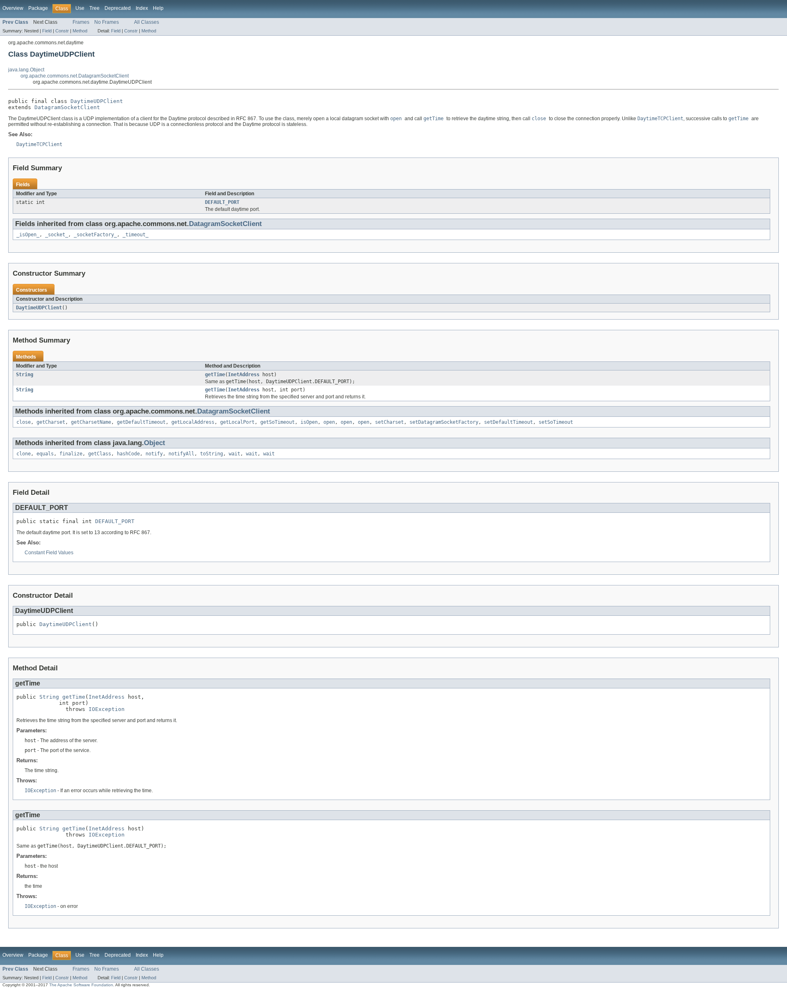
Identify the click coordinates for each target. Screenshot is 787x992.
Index (142, 8)
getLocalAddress (192, 422)
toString (211, 454)
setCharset (389, 422)
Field (47, 30)
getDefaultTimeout (141, 422)
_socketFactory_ (95, 235)
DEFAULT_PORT (222, 202)
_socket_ (56, 235)
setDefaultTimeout (508, 422)
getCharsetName (91, 422)
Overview (12, 8)
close (23, 422)
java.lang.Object (26, 70)
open (329, 422)
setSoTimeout (556, 422)
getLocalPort (237, 422)
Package (38, 8)
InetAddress (243, 374)
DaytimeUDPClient (97, 101)
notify (154, 454)
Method (80, 30)
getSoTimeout (277, 422)
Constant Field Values (49, 552)
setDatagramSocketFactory (443, 422)
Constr (62, 30)
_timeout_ (135, 235)
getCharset (50, 422)
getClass (99, 454)
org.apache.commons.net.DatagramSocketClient (74, 76)
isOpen (309, 422)
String (24, 374)
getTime (215, 374)
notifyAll (181, 454)
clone (23, 454)
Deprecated (118, 8)
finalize (70, 454)
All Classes (146, 22)
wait (234, 454)
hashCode (128, 454)
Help (158, 8)
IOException (107, 709)
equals (45, 454)
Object (154, 443)
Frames (81, 22)
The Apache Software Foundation (81, 985)
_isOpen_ (27, 235)
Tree (94, 8)
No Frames (106, 22)
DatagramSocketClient (67, 107)
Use (79, 8)
